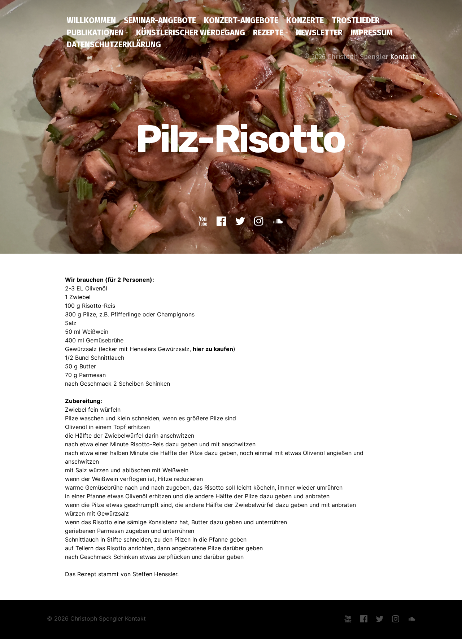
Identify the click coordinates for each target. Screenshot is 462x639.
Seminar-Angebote (160, 20)
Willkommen (91, 20)
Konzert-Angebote (241, 20)
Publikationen (95, 32)
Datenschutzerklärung (114, 44)
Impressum (371, 32)
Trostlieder (356, 20)
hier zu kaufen (213, 349)
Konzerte (305, 20)
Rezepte (268, 32)
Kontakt (402, 56)
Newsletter (319, 32)
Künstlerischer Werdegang (190, 32)
